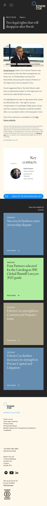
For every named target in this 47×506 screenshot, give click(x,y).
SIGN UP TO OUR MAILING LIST (27, 196)
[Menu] (4, 5)
